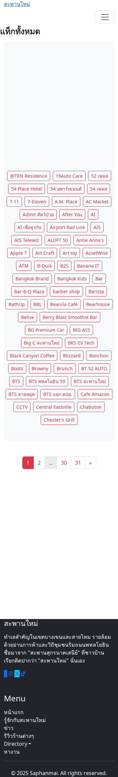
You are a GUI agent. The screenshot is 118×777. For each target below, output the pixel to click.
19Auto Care (69, 176)
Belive (27, 317)
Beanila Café (64, 304)
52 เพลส (99, 176)
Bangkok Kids (72, 278)
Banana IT (88, 266)
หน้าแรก (14, 712)
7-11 (14, 201)
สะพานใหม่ (17, 4)
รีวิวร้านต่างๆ (19, 735)
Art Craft (44, 253)
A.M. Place (66, 201)
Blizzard (72, 355)
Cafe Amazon (95, 394)
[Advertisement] (59, 101)
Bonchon (98, 355)
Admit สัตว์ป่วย (38, 214)
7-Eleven (37, 201)
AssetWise (97, 253)
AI (93, 214)
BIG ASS (81, 330)
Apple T (18, 253)
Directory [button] (16, 743)
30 (64, 462)
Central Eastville (53, 407)
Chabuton (91, 407)
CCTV (22, 407)
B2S (64, 266)
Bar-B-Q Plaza (29, 291)
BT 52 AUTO (94, 368)
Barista (96, 291)
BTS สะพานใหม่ (90, 381)
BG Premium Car (46, 330)
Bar (99, 278)
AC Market (97, 201)
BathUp (17, 304)
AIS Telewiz (26, 240)
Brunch (65, 368)
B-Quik (44, 266)
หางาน (12, 751)
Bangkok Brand (32, 278)
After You (72, 214)
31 (78, 462)
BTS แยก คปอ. (57, 394)
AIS (97, 227)
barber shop (66, 291)
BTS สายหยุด (22, 394)
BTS (16, 381)
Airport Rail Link (67, 227)
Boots (17, 368)
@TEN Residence (28, 176)
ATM (24, 266)
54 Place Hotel (26, 189)
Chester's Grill (59, 420)
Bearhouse (98, 304)
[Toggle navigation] (105, 17)
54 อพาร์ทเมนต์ (66, 189)
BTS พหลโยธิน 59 (47, 381)
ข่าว (8, 728)
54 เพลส (98, 189)
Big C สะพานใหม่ (41, 343)
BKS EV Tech (81, 343)
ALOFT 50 (58, 240)
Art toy (70, 253)
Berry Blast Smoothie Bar (70, 317)
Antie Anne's (90, 240)
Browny (40, 368)
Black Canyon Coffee (32, 355)
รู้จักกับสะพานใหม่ (25, 720)
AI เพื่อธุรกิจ (29, 227)
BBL (37, 304)
